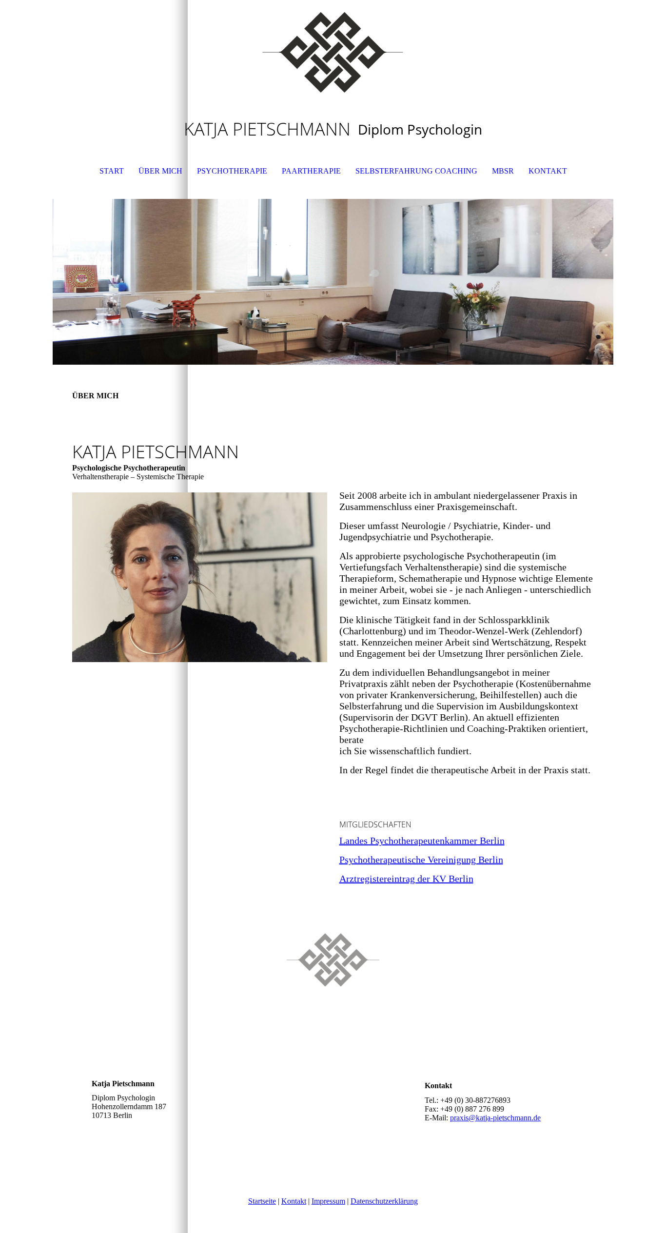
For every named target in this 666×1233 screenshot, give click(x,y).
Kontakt (293, 1201)
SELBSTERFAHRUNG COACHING (416, 171)
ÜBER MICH (160, 171)
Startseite (262, 1201)
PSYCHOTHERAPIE (232, 171)
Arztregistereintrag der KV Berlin (406, 878)
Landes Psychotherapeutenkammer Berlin (422, 840)
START (111, 171)
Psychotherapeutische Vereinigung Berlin (421, 859)
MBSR (503, 171)
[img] (333, 49)
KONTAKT (548, 171)
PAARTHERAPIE (311, 171)
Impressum (328, 1201)
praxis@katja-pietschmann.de (495, 1118)
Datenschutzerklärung (384, 1201)
